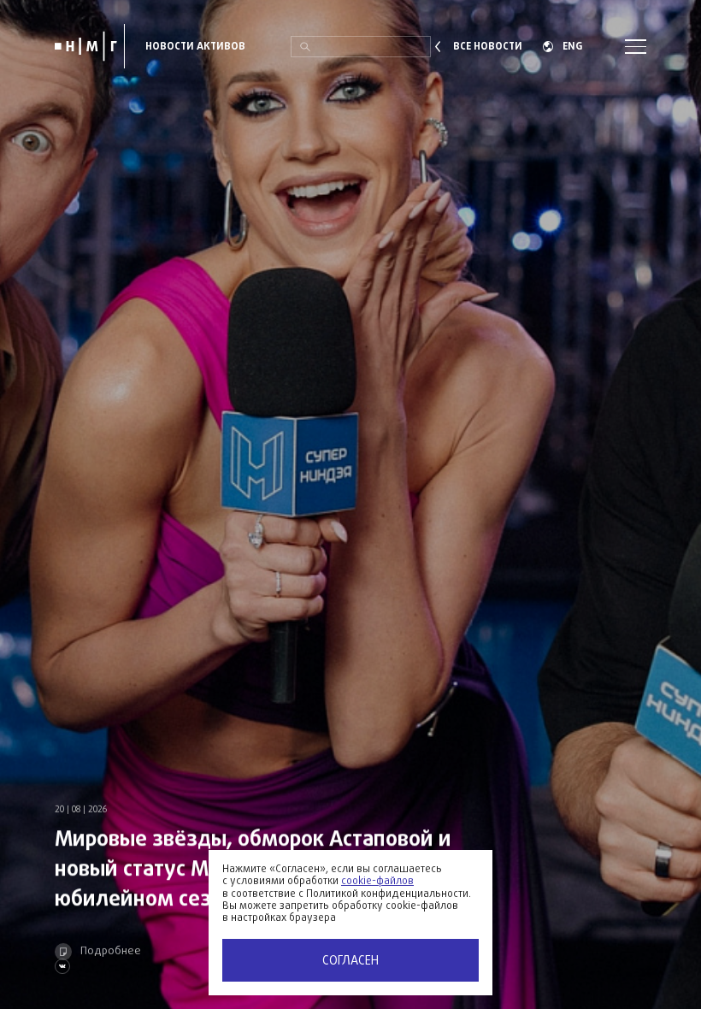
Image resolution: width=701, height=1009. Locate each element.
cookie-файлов (377, 881)
